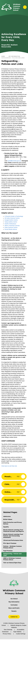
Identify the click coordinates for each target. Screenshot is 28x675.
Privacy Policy (7, 634)
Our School (14, 598)
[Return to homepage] (6, 7)
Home (3, 56)
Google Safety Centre (11, 220)
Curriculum (14, 605)
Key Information (14, 56)
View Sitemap (8, 629)
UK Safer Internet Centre (12, 218)
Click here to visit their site (9, 466)
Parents (14, 611)
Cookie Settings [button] (20, 634)
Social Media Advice (11, 229)
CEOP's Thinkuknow (10, 223)
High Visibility (17, 631)
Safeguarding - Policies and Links (12, 58)
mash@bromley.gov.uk (14, 161)
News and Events (14, 608)
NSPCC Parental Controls (12, 225)
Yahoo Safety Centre (11, 222)
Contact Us (14, 616)
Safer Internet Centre (11, 227)
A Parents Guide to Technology (14, 216)
